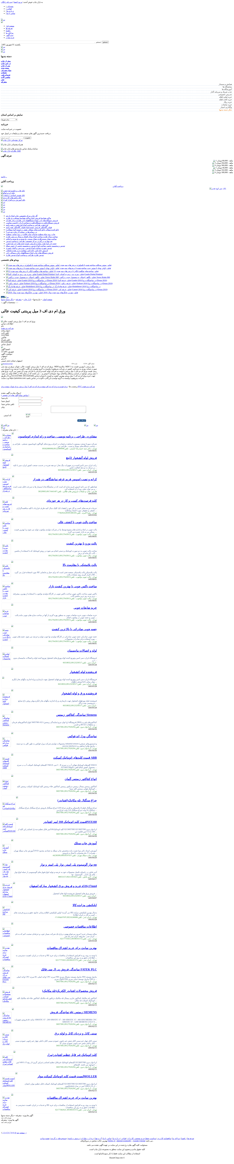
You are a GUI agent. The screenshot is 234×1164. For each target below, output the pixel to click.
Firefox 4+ (112, 1141)
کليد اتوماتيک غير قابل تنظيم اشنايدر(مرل (72, 1054)
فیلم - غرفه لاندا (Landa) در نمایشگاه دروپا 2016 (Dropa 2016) (82, 280)
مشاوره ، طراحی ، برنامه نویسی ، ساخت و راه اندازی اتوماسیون (57, 436)
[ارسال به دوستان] (5, 305)
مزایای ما (9, 33)
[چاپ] (2, 305)
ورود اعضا (18, 2)
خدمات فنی (5, 75)
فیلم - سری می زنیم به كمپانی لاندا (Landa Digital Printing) (79, 274)
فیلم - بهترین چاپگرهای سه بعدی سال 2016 (61, 293)
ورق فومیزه (62, 387)
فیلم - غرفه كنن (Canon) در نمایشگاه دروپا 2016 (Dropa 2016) (82, 289)
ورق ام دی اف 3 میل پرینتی (29, 387)
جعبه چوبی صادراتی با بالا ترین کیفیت (74, 629)
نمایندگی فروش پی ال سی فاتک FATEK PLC (69, 969)
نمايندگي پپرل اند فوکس (82, 736)
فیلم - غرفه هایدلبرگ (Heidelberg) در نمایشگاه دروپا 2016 (77, 286)
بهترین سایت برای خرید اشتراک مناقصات (72, 948)
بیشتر (2, 297)
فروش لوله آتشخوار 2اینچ (81, 457)
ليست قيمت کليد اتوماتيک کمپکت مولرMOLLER (67, 1076)
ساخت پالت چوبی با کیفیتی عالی (77, 522)
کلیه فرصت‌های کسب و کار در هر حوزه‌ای (71, 500)
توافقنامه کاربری (164, 1138)
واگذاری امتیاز (226, 107)
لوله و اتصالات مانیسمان (82, 650)
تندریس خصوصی (225, 94)
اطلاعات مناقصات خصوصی (80, 926)
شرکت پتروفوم (7, 328)
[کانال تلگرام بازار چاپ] (11, 151)
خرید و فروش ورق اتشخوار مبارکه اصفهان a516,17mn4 (63, 886)
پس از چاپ (5, 66)
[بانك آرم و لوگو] (8, 193)
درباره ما (116, 1138)
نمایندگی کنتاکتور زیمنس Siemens (76, 714)
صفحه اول (10, 26)
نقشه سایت (44, 1138)
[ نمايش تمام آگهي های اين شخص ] (15, 395)
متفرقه (4, 82)
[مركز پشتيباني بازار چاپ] (12, 140)
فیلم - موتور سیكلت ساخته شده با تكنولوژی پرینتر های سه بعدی (85, 265)
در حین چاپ (6, 63)
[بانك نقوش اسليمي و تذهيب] (13, 195)
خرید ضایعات (226, 105)
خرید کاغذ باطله (225, 100)
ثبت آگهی (9, 35)
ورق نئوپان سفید (11, 387)
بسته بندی (5, 68)
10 (15, 1133)
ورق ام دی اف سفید (49, 387)
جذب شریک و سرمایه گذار (221, 92)
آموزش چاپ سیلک (85, 843)
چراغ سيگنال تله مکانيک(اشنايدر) (77, 800)
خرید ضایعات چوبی (85, 607)
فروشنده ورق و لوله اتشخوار (79, 693)
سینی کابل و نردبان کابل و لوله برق (75, 1033)
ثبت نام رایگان (6, 2)
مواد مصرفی (6, 70)
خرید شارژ (10, 38)
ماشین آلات (5, 77)
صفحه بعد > (22, 1133)
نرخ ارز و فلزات (87, 1138)
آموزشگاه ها (227, 89)
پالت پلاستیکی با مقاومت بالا (80, 564)
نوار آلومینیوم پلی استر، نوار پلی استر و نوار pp (68, 864)
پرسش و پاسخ (74, 1138)
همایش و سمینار (225, 84)
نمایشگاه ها (227, 87)
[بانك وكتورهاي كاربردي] (11, 198)
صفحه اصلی (47, 299)
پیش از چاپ (6, 61)
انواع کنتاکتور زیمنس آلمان (81, 779)
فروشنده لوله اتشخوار (83, 672)
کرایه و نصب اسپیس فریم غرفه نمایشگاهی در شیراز (65, 479)
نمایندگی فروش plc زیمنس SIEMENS (73, 1012)
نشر (2, 80)
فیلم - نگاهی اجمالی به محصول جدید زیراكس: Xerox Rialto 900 (84, 277)
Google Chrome (139, 1141)
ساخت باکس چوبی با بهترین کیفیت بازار (73, 586)
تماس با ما (106, 1138)
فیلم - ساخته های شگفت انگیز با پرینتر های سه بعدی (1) (76, 271)
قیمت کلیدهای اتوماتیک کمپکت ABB (75, 757)
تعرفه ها (9, 28)
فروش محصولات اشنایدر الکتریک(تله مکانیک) (69, 990)
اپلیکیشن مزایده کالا (85, 905)
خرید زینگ (228, 102)
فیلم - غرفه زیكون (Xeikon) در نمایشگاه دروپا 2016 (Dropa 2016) (87, 283)
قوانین (123, 1138)
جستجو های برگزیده (58, 1138)
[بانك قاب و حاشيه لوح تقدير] (13, 191)
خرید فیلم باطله (225, 97)
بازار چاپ (27, 299)
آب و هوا (98, 1138)
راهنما (8, 31)
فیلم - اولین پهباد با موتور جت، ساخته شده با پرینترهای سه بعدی (85, 268)
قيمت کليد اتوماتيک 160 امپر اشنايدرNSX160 (70, 821)
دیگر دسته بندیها (225, 110)
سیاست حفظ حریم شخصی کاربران (141, 1138)
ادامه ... (4, 177)
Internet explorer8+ (124, 1141)
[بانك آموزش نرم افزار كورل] (13, 200)
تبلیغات (4, 73)
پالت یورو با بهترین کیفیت (81, 543)
